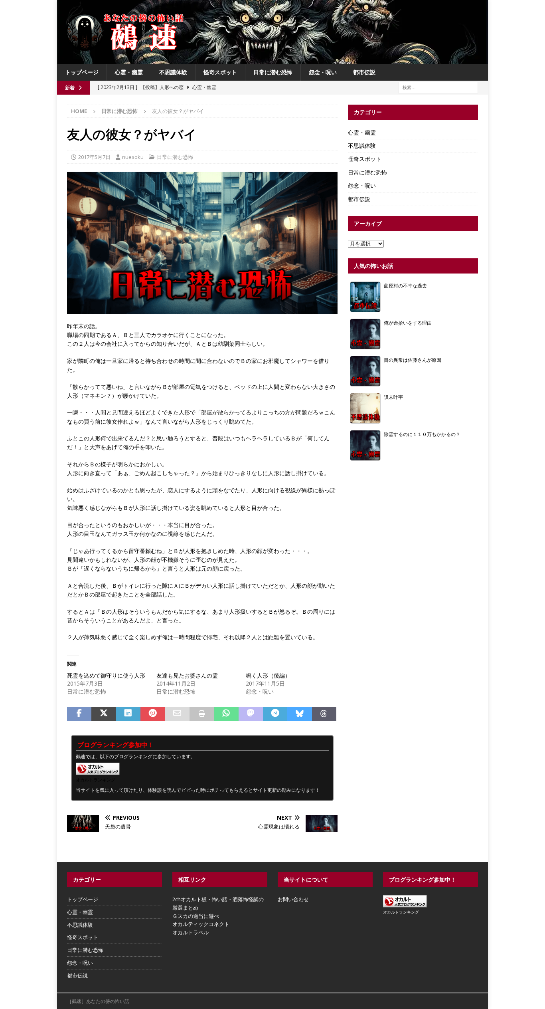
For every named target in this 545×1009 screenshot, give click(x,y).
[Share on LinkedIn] (128, 714)
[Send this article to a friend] (177, 714)
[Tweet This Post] (103, 714)
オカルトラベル (190, 932)
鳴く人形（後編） (268, 675)
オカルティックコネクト (200, 924)
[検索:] (438, 87)
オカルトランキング (95, 780)
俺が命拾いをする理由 (408, 322)
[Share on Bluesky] (299, 714)
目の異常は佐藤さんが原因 (412, 360)
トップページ (82, 72)
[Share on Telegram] (275, 714)
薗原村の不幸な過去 (405, 285)
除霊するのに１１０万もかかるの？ (422, 434)
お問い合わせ (293, 899)
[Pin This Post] (152, 714)
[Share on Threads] (324, 714)
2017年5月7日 (94, 157)
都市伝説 (364, 72)
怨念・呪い (323, 72)
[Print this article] (202, 714)
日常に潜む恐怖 (272, 72)
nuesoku (133, 157)
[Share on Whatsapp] (226, 714)
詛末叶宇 (393, 397)
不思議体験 (173, 72)
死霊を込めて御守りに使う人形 (106, 675)
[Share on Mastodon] (251, 714)
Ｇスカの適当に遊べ (195, 916)
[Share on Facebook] (79, 714)
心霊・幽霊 (129, 72)
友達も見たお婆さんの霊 (187, 675)
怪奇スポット (220, 72)
